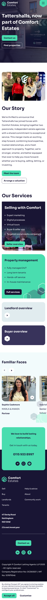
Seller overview (15, 244)
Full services (13, 292)
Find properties (12, 45)
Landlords (6, 499)
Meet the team (11, 173)
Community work (33, 499)
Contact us (9, 38)
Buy (3, 494)
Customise (25, 595)
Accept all (9, 595)
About (27, 494)
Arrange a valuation (14, 180)
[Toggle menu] (43, 3)
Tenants (5, 505)
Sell (3, 489)
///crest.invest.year (11, 527)
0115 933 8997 (23, 454)
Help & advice (31, 489)
